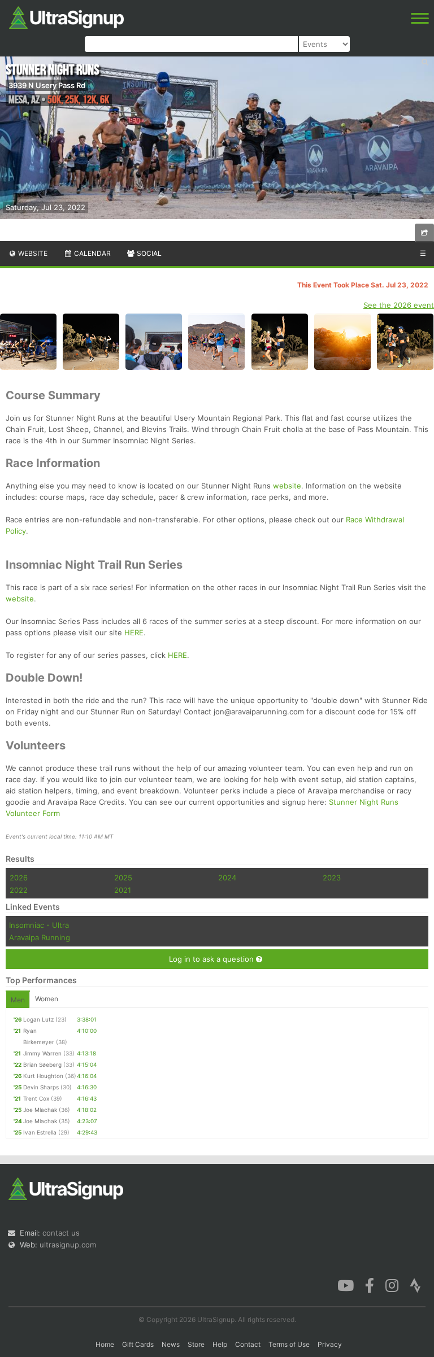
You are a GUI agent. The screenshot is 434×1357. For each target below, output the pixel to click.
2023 (332, 877)
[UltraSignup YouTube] (345, 1284)
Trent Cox (36, 1098)
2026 (19, 877)
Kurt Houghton (43, 1075)
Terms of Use (289, 1344)
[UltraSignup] (66, 16)
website (287, 485)
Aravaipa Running (39, 937)
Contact (248, 1344)
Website (31, 253)
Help (219, 1344)
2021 (122, 890)
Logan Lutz (38, 1019)
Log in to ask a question (212, 958)
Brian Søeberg (42, 1064)
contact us (61, 1232)
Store (196, 1344)
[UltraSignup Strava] (415, 1284)
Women (46, 998)
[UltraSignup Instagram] (392, 1284)
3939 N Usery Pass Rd (46, 85)
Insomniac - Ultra (39, 925)
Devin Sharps (41, 1087)
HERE (134, 632)
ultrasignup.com (68, 1244)
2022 (19, 890)
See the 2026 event (398, 304)
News (171, 1344)
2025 (123, 877)
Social (148, 253)
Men (18, 1000)
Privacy (330, 1344)
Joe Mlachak (40, 1109)
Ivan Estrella (40, 1132)
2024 (227, 877)
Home (105, 1344)
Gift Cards (138, 1344)
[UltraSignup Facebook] (370, 1284)
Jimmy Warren (42, 1053)
